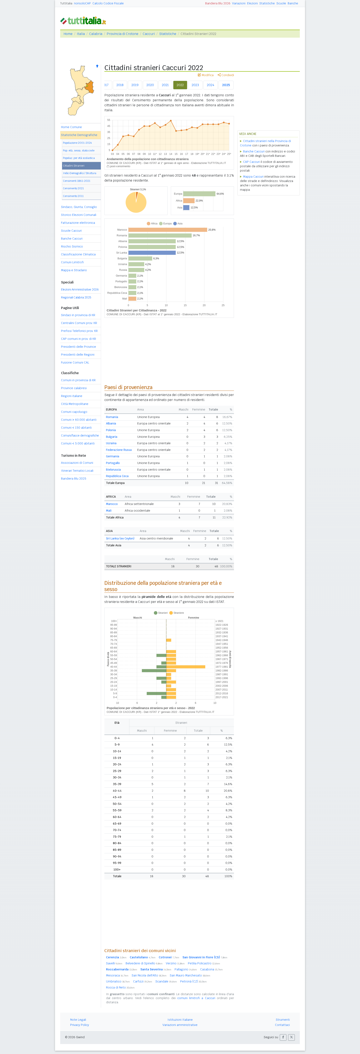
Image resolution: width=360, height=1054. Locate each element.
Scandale (166, 981)
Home (68, 34)
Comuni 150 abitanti (76, 427)
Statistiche (267, 3)
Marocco (112, 504)
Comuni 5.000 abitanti (78, 443)
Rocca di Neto (120, 987)
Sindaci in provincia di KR (78, 315)
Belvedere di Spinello (144, 963)
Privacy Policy (79, 1025)
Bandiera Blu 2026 (217, 3)
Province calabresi (74, 388)
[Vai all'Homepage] (84, 20)
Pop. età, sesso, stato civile (78, 150)
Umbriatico (118, 981)
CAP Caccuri (251, 162)
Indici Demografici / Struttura (79, 173)
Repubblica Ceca (117, 476)
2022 (180, 85)
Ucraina (111, 443)
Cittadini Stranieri (73, 165)
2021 (165, 85)
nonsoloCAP (82, 3)
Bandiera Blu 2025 (73, 478)
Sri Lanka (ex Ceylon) (120, 538)
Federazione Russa (119, 450)
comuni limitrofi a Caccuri (196, 998)
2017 (105, 85)
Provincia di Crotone (122, 34)
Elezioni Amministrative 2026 (80, 289)
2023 (195, 85)
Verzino (175, 963)
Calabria (95, 34)
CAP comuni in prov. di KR (78, 339)
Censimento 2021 (73, 188)
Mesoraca (117, 975)
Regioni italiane (71, 396)
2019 (135, 85)
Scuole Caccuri (71, 231)
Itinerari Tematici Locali (77, 471)
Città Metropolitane (74, 404)
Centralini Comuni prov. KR (79, 323)
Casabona (211, 969)
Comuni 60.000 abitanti (78, 420)
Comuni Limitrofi (72, 262)
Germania (112, 456)
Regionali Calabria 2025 (76, 297)
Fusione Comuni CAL (75, 362)
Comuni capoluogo (74, 412)
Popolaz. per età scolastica (79, 158)
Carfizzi (142, 981)
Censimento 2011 (73, 196)
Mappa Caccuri (253, 176)
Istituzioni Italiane (180, 1020)
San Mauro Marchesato (190, 975)
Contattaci (282, 1025)
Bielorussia (113, 469)
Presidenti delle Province (78, 347)
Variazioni (238, 3)
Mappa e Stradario (74, 270)
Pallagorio (186, 969)
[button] (283, 1037)
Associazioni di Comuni (77, 463)
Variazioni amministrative (180, 1025)
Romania (112, 417)
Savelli (114, 963)
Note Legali (78, 1020)
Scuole (281, 3)
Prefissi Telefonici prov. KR (79, 331)
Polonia (111, 430)
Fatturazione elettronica (78, 223)
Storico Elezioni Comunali (78, 215)
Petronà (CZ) (193, 981)
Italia (81, 34)
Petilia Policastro (204, 963)
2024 (210, 85)
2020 (150, 85)
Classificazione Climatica (78, 254)
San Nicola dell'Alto (149, 975)
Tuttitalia (66, 3)
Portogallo (113, 463)
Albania (111, 423)
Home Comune (71, 127)
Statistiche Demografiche (79, 135)
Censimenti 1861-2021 (76, 181)
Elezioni (252, 3)
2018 (120, 85)
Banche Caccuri (71, 238)
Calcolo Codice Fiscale (108, 3)
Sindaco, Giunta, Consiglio (79, 207)
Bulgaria (111, 437)
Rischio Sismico (72, 246)
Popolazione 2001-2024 (77, 143)
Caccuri (149, 34)
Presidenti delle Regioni (77, 354)
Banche (293, 3)
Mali (108, 510)
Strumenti (283, 1020)
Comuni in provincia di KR (78, 380)
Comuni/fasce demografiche (80, 435)
